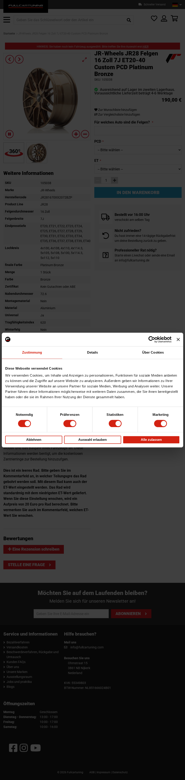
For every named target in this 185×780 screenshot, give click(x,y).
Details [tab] (92, 352)
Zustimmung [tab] (32, 352)
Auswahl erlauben (92, 440)
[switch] (69, 423)
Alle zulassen (151, 440)
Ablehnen (33, 440)
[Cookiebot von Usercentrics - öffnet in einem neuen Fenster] (151, 339)
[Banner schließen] (178, 339)
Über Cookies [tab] (153, 352)
